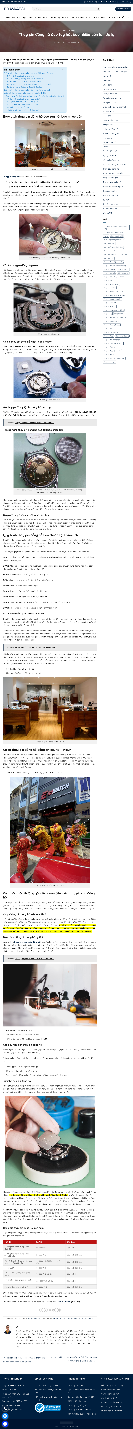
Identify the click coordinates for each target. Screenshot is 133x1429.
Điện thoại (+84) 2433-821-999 (14, 1401)
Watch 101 (107, 213)
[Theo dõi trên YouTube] (115, 2)
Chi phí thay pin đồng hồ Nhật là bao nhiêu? (27, 79)
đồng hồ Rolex (109, 336)
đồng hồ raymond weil (111, 332)
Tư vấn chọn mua (110, 204)
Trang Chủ (9, 17)
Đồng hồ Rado (109, 258)
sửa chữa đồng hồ (66, 30)
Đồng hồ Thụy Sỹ (37, 17)
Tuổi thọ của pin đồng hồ (19, 107)
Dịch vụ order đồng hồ (91, 2)
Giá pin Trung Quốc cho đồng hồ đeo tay (26, 87)
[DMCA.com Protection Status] (66, 1422)
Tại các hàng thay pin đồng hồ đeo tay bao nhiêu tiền (31, 84)
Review (106, 146)
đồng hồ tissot (109, 354)
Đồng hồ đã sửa (110, 102)
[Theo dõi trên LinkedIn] (113, 2)
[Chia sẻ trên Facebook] (41, 1310)
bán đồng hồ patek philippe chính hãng (115, 227)
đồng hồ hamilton (110, 288)
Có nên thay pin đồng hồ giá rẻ (21, 76)
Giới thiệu (21, 17)
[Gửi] (98, 9)
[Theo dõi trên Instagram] (104, 2)
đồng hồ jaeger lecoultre (112, 299)
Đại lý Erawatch (110, 93)
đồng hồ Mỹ (108, 314)
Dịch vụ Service (109, 89)
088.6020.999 (64, 1301)
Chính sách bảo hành (110, 1389)
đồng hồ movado (110, 306)
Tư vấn (106, 200)
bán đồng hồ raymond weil (113, 232)
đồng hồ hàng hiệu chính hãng (114, 295)
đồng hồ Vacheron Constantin (114, 358)
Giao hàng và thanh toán (112, 1406)
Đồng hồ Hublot (109, 251)
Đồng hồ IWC (123, 254)
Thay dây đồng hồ (111, 169)
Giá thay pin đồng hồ (77, 1385)
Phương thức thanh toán (111, 1402)
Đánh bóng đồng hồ (112, 98)
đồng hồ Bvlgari (123, 269)
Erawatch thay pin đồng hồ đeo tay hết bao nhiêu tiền (29, 73)
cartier (106, 236)
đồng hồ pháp (108, 329)
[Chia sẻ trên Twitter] (46, 1310)
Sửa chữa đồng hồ (79, 17)
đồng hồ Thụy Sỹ (109, 347)
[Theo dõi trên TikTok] (106, 2)
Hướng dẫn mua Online (111, 1411)
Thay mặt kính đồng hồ (113, 173)
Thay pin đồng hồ (110, 177)
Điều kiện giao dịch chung (112, 1385)
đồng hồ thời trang (122, 336)
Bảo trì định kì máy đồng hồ (115, 71)
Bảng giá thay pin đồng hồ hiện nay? (24, 110)
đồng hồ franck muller (111, 284)
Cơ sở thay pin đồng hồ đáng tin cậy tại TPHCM (27, 93)
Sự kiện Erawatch (110, 155)
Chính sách (108, 80)
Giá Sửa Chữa (98, 17)
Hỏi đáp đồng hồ (110, 120)
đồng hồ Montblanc (110, 303)
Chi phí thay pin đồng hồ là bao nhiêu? (25, 99)
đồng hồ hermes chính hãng (113, 292)
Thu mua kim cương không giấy (82, 1414)
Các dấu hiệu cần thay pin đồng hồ (24, 104)
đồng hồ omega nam (111, 321)
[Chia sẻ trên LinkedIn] (59, 1310)
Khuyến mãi (108, 124)
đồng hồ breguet (110, 269)
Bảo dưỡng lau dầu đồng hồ (115, 67)
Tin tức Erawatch (110, 195)
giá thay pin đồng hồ (59, 1318)
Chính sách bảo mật (110, 1394)
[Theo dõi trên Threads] (108, 2)
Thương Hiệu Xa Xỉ (57, 17)
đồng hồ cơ (108, 277)
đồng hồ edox (119, 277)
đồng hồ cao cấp (110, 273)
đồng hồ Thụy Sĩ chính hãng (113, 343)
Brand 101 (107, 76)
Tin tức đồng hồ (110, 191)
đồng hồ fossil (108, 280)
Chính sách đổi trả (109, 1398)
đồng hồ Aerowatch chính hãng (115, 266)
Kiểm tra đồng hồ (110, 129)
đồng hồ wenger (109, 362)
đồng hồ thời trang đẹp (112, 340)
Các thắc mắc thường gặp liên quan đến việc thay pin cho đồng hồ (35, 96)
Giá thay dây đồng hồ (77, 1405)
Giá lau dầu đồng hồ (77, 1401)
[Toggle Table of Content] (62, 70)
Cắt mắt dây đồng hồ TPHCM (81, 1397)
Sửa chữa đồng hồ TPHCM (114, 164)
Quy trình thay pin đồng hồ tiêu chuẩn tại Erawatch (28, 90)
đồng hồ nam (118, 314)
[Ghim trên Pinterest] (54, 1310)
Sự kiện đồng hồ (110, 151)
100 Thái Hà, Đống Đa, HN (46, 1385)
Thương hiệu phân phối (113, 186)
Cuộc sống (107, 85)
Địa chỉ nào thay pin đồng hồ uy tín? (24, 102)
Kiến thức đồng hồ (111, 133)
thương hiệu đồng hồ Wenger (114, 240)
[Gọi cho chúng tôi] (111, 2)
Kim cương (107, 138)
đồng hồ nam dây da (111, 317)
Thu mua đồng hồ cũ (117, 17)
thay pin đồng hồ (87, 1318)
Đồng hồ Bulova (109, 243)
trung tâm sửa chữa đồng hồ (27, 942)
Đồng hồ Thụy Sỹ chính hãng (114, 262)
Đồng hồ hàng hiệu (110, 254)
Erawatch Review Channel (114, 107)
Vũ (77, 43)
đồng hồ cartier (123, 273)
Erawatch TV (108, 111)
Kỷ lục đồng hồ (109, 142)
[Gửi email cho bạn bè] (50, 1310)
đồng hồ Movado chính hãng (114, 310)
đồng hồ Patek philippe (112, 325)
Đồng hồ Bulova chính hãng (113, 247)
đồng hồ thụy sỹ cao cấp (112, 351)
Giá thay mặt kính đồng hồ (79, 1409)
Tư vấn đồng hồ (110, 208)
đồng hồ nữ (124, 317)
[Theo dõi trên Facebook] (101, 2)
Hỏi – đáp (107, 116)
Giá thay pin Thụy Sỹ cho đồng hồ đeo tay (26, 81)
